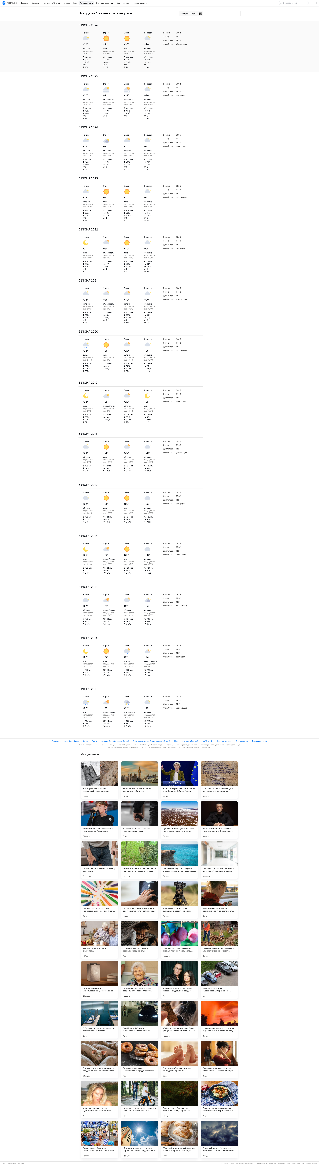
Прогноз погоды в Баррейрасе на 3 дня (70, 741)
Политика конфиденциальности (241, 1163)
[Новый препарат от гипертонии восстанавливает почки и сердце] (139, 900)
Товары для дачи (259, 741)
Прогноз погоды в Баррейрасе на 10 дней (193, 741)
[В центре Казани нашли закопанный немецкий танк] (99, 780)
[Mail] (3, 3)
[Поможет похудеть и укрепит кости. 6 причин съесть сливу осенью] (179, 940)
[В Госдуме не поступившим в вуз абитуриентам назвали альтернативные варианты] (99, 1020)
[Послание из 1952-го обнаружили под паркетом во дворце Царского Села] (219, 780)
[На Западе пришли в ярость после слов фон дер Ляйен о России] (179, 780)
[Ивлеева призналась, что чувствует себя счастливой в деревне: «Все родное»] (99, 1099)
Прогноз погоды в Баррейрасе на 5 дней (110, 741)
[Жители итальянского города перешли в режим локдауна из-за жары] (139, 1139)
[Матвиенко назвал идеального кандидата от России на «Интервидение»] (99, 820)
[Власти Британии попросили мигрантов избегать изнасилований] (139, 780)
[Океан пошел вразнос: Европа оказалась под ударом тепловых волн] (179, 860)
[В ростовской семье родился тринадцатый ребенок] (179, 1059)
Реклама (21, 1163)
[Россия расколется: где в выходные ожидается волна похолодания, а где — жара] (179, 900)
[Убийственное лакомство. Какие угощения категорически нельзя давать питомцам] (179, 1020)
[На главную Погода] (11, 3)
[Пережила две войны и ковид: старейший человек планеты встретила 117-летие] (139, 980)
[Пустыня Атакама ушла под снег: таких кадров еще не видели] (179, 820)
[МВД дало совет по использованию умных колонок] (99, 980)
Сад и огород (242, 741)
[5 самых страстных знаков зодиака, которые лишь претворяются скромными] (139, 940)
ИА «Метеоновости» (309, 1163)
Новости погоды (223, 741)
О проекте (224, 1163)
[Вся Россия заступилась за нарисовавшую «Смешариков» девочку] (99, 900)
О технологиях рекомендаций (265, 1163)
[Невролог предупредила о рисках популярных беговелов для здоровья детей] (139, 1099)
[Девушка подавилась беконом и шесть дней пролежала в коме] (219, 860)
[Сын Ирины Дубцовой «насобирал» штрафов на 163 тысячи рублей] (139, 1020)
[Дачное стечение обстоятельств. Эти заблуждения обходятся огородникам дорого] (219, 940)
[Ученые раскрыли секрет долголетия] (99, 940)
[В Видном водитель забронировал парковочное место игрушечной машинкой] (219, 980)
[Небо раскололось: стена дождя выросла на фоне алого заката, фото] (219, 1020)
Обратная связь (284, 1163)
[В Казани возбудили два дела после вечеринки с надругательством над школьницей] (139, 820)
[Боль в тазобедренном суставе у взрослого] (99, 860)
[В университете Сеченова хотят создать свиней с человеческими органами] (99, 1059)
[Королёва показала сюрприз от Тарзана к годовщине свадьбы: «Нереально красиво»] (179, 980)
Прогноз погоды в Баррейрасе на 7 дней (151, 741)
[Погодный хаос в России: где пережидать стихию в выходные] (219, 1139)
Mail (3, 1163)
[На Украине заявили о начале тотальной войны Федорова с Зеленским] (219, 820)
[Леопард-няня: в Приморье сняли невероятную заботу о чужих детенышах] (139, 860)
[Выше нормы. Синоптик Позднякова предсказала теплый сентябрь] (99, 1139)
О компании (12, 1163)
